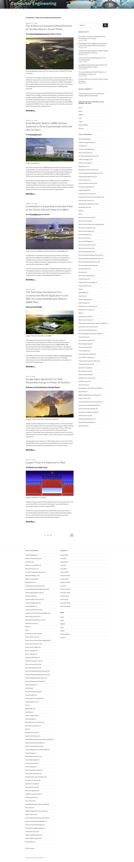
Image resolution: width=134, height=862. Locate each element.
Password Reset (83, 125)
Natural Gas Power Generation (87, 327)
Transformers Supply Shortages (88, 412)
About (80, 111)
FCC (80, 289)
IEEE (80, 313)
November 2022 (65, 592)
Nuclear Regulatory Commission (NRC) (90, 333)
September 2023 (65, 582)
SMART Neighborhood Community (89, 395)
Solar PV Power (83, 398)
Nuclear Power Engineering (86, 330)
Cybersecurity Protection (86, 193)
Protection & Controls (85, 364)
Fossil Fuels (82, 296)
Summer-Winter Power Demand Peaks (90, 402)
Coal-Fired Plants (84, 180)
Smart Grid (82, 391)
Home (80, 108)
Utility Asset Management (86, 419)
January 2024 (64, 572)
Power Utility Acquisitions (86, 357)
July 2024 (63, 565)
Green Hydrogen (83, 303)
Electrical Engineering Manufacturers (89, 258)
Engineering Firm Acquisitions (87, 282)
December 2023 (65, 575)
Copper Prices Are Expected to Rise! (45, 462)
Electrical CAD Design (85, 241)
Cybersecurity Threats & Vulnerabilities (90, 197)
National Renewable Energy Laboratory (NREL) (92, 323)
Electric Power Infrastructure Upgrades (90, 224)
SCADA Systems (83, 381)
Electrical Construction (85, 248)
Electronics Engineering (85, 275)
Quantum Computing (85, 368)
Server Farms (82, 385)
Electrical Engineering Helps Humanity (90, 255)
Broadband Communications (87, 170)
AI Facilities (82, 146)
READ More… (31, 110)
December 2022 (65, 589)
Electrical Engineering (85, 251)
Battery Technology (84, 163)
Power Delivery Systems (86, 340)
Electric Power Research (86, 228)
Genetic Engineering (84, 299)
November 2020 (65, 606)
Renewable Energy (84, 371)
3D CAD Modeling (84, 139)
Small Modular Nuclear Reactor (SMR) (90, 388)
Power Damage (83, 337)
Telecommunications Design (87, 408)
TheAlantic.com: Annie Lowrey (36, 467)
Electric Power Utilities (85, 231)
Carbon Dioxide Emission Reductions (89, 173)
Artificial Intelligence (85, 159)
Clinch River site (66, 355)
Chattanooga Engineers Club (87, 176)
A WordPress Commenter (86, 93)
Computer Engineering (85, 187)
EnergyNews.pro (36, 134)
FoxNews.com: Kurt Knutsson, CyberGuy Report (43, 387)
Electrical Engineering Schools (87, 265)
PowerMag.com (35, 214)
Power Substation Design (86, 354)
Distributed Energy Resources (87, 204)
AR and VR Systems (84, 152)
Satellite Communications (86, 378)
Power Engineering (84, 344)
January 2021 (64, 599)
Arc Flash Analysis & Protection (88, 156)
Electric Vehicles (83, 238)
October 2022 (64, 596)
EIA (80, 214)
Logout (81, 121)
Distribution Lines (84, 207)
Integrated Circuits (84, 316)
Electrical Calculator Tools (86, 245)
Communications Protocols (87, 183)
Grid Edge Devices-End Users (87, 306)
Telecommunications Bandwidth (88, 405)
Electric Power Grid (84, 221)
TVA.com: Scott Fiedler (34, 307)
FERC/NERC (82, 292)
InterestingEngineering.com (40, 34)
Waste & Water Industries (86, 422)
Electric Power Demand (85, 217)
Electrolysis (82, 272)
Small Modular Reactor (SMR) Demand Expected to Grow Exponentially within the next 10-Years (49, 126)
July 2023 (63, 586)
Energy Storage (83, 279)
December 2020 (65, 603)
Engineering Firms (84, 286)
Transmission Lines (84, 415)
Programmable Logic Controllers (88, 361)
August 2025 (64, 555)
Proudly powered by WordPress (34, 857)
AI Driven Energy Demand (86, 142)
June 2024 (63, 569)
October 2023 (64, 579)
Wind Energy (82, 425)
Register (81, 114)
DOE (80, 211)
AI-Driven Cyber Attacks (86, 149)
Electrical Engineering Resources (88, 262)
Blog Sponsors (83, 166)
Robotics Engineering (85, 374)
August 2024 (64, 562)
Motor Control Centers (85, 320)
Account (81, 128)
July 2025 (63, 558)
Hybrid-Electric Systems (86, 309)
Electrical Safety (83, 268)
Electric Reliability (84, 234)
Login (80, 118)
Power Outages (83, 350)
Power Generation (84, 347)
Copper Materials (84, 190)
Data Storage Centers (85, 200)
